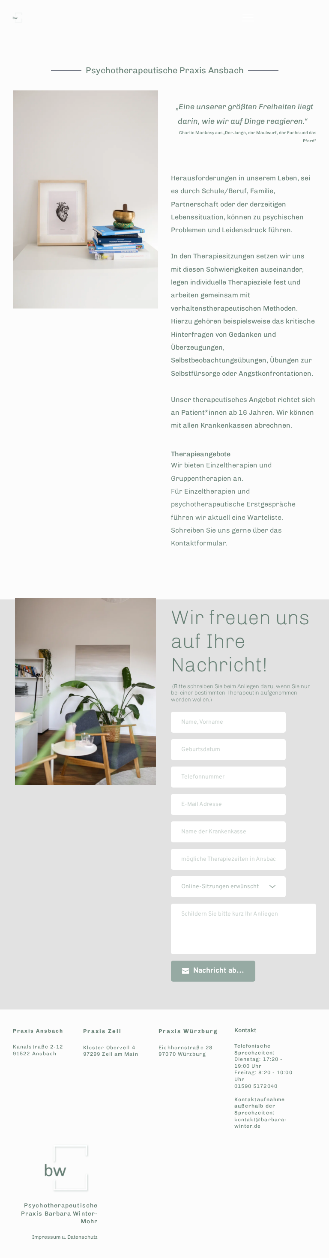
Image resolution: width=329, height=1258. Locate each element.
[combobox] (228, 886)
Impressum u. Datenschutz (65, 1237)
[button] (248, 17)
